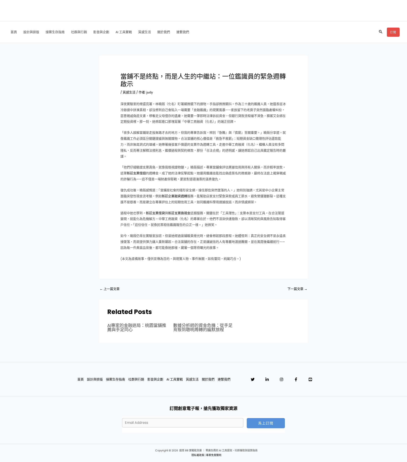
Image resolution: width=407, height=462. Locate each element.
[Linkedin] (267, 379)
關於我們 (163, 32)
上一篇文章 (110, 289)
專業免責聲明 (213, 455)
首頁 (14, 32)
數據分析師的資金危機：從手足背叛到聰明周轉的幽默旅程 (203, 328)
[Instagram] (281, 379)
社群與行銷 (79, 32)
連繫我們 (182, 32)
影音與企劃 (101, 32)
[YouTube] (310, 379)
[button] (381, 32)
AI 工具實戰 (124, 32)
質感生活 (144, 32)
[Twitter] (253, 379)
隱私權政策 (197, 455)
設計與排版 (31, 32)
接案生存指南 (55, 32)
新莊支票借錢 (136, 173)
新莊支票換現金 (179, 213)
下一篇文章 (297, 289)
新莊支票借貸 (155, 213)
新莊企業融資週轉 (174, 196)
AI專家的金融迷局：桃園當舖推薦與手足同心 (136, 328)
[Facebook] (296, 379)
